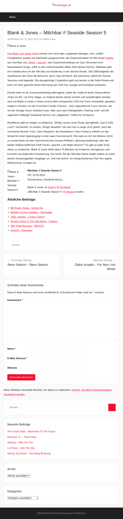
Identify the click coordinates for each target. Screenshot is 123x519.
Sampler (16, 244)
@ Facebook (63, 187)
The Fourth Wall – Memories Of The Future (31, 431)
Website (12, 367)
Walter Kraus (49, 39)
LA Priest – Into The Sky (21, 448)
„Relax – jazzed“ (37, 62)
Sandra (109, 58)
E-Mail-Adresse (17, 358)
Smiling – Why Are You (20, 442)
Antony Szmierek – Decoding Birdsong (29, 453)
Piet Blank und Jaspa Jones (23, 53)
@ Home (49, 187)
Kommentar (15, 300)
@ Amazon (69, 191)
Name (11, 348)
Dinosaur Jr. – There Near (21, 437)
